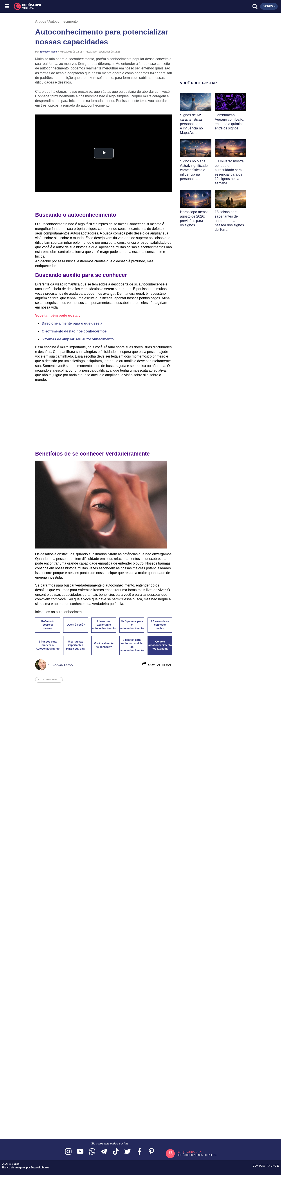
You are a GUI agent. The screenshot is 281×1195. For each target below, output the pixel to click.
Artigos (40, 21)
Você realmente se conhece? (103, 645)
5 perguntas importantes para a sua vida (75, 645)
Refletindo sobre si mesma (47, 625)
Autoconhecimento (63, 21)
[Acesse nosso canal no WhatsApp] (92, 1152)
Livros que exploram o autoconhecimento (103, 625)
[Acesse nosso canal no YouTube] (80, 1152)
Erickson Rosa (48, 51)
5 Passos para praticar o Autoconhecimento (47, 645)
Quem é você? (76, 624)
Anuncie (273, 1165)
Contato (259, 1165)
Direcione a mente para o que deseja (72, 323)
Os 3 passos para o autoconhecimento (132, 625)
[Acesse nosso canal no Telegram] (104, 1152)
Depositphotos (40, 1167)
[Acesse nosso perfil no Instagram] (68, 1152)
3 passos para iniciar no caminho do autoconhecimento (132, 645)
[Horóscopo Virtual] (74, 6)
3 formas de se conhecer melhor (160, 625)
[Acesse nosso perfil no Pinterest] (151, 1152)
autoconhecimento (49, 680)
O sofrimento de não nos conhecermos (74, 331)
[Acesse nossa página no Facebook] (139, 1152)
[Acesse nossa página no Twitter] (127, 1152)
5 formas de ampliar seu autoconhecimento (78, 339)
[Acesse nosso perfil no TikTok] (115, 1152)
